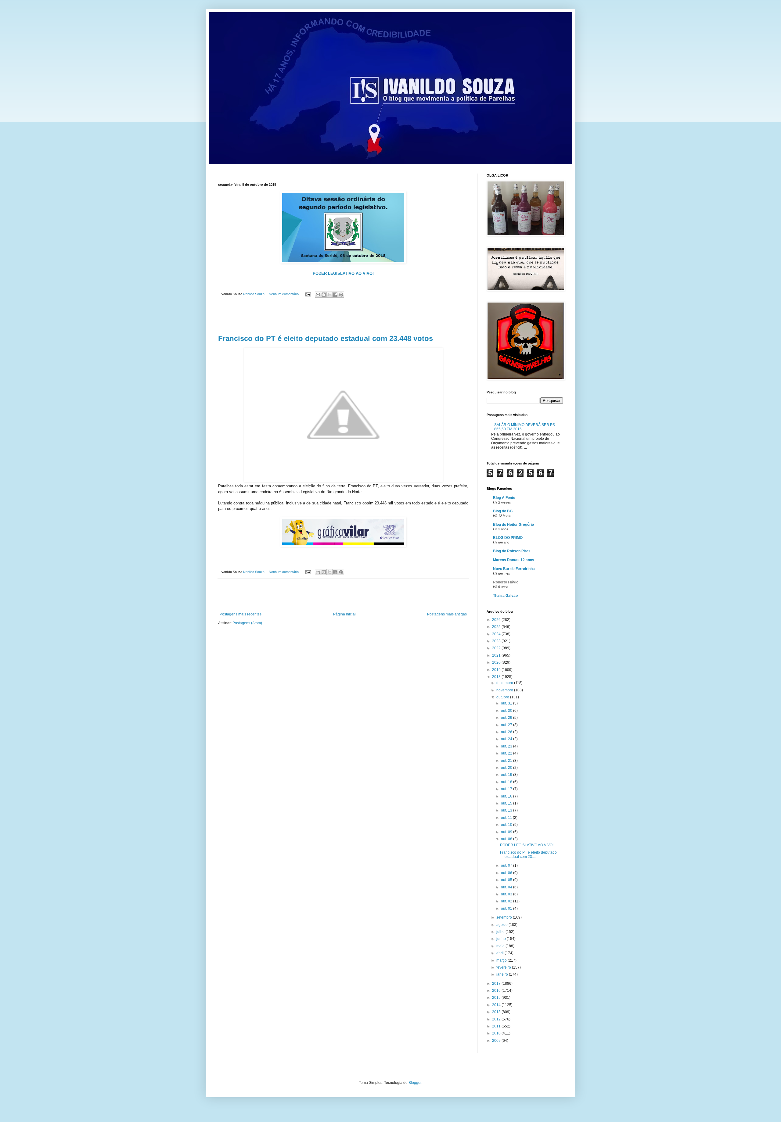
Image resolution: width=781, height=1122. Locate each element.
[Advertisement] (343, 318)
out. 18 (507, 782)
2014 (497, 1005)
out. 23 (507, 746)
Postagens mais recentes (240, 614)
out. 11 (507, 818)
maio (501, 946)
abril (500, 953)
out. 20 (507, 767)
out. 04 (507, 887)
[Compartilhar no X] (329, 295)
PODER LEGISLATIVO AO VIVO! (526, 845)
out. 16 (507, 796)
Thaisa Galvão (505, 595)
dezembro (505, 683)
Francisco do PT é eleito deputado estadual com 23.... (528, 854)
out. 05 (507, 880)
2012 (497, 1019)
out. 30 (507, 710)
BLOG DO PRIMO (508, 538)
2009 (497, 1040)
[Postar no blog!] (324, 295)
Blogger (414, 1083)
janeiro (502, 974)
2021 (497, 655)
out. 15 (507, 803)
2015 (497, 997)
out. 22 (507, 753)
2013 (497, 1012)
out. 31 (507, 703)
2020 (497, 662)
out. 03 (507, 894)
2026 (497, 620)
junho (501, 939)
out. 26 (507, 732)
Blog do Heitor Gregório (513, 524)
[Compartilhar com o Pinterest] (341, 295)
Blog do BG (503, 511)
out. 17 (507, 789)
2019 (497, 670)
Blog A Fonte (504, 498)
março (502, 960)
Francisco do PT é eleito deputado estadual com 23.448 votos (325, 338)
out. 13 (507, 810)
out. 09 (507, 832)
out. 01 (507, 908)
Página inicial (344, 614)
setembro (504, 917)
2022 (497, 648)
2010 (497, 1033)
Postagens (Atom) (247, 623)
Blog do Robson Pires (512, 551)
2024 (497, 634)
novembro (505, 690)
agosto (502, 925)
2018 (497, 677)
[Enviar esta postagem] (308, 294)
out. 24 (507, 739)
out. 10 (507, 825)
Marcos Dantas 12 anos (513, 560)
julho (501, 932)
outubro (503, 697)
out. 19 (507, 774)
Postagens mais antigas (447, 614)
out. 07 (507, 865)
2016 (497, 990)
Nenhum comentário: (285, 294)
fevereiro (504, 967)
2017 (497, 983)
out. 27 (507, 725)
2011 (497, 1026)
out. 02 (507, 901)
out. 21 (507, 760)
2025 (497, 627)
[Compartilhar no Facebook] (335, 295)
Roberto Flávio (505, 582)
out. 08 (507, 839)
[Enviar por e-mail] (318, 295)
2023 (497, 641)
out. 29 (507, 717)
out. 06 (507, 873)
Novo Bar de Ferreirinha (514, 569)
